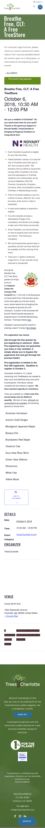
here (29, 319)
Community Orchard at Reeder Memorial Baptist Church (28, 635)
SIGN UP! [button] (22, 715)
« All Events (11, 73)
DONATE (27, 821)
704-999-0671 (22, 806)
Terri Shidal (31, 328)
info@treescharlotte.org (22, 810)
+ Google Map (11, 616)
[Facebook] (15, 816)
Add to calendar (16, 497)
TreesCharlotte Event (26, 534)
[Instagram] (20, 816)
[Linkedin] (25, 816)
